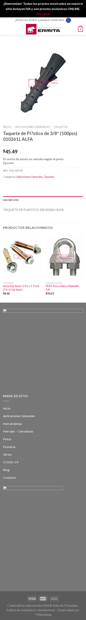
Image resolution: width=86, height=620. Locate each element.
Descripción (10, 200)
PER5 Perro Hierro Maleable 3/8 (62, 287)
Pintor (7, 439)
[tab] (43, 200)
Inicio (7, 126)
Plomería (9, 447)
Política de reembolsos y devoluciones (30, 610)
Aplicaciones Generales (32, 126)
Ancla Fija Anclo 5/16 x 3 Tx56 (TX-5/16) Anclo (21, 287)
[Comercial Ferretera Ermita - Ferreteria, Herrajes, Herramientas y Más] (43, 29)
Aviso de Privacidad (65, 605)
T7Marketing (43, 614)
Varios (7, 454)
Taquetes (61, 126)
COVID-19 (10, 462)
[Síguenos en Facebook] (68, 20)
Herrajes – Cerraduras (18, 431)
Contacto (9, 477)
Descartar (43, 14)
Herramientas (12, 424)
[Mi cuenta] (73, 29)
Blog (6, 470)
